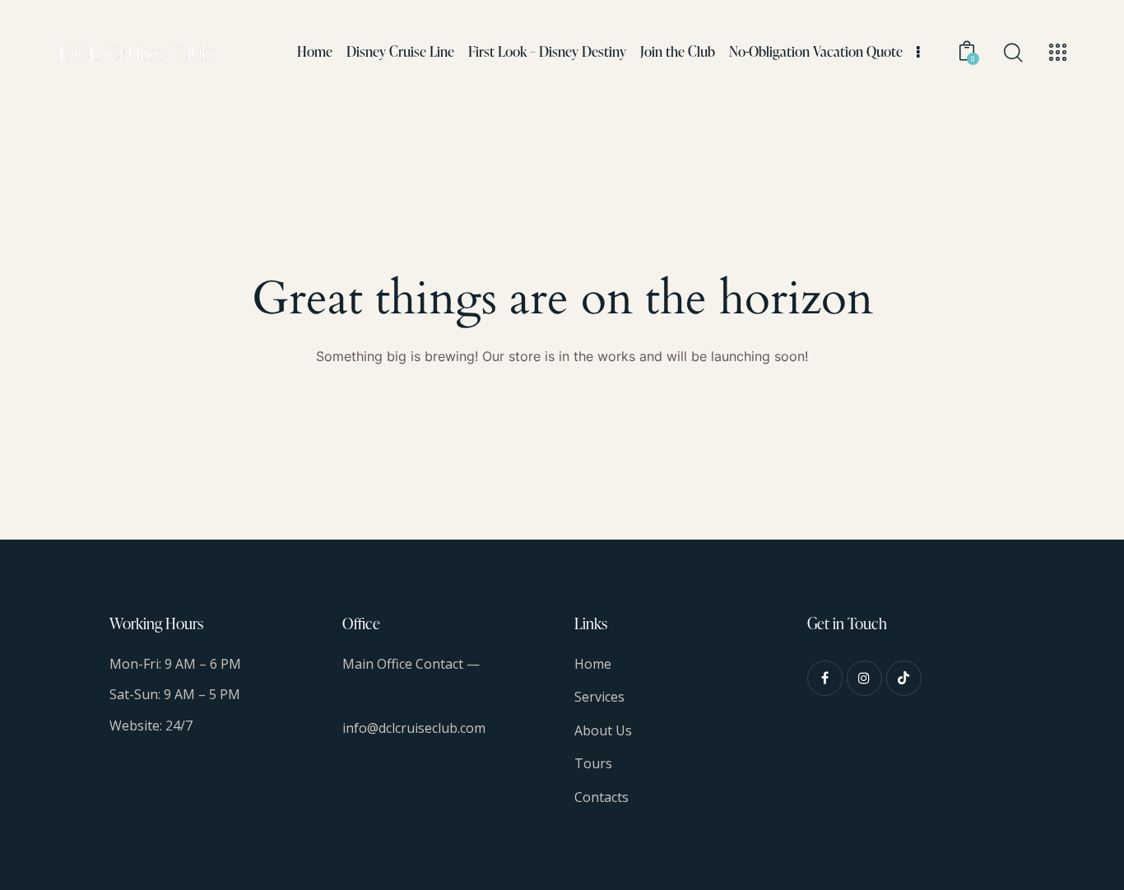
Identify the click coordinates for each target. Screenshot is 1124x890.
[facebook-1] (825, 678)
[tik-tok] (904, 678)
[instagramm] (864, 678)
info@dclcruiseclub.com (413, 728)
